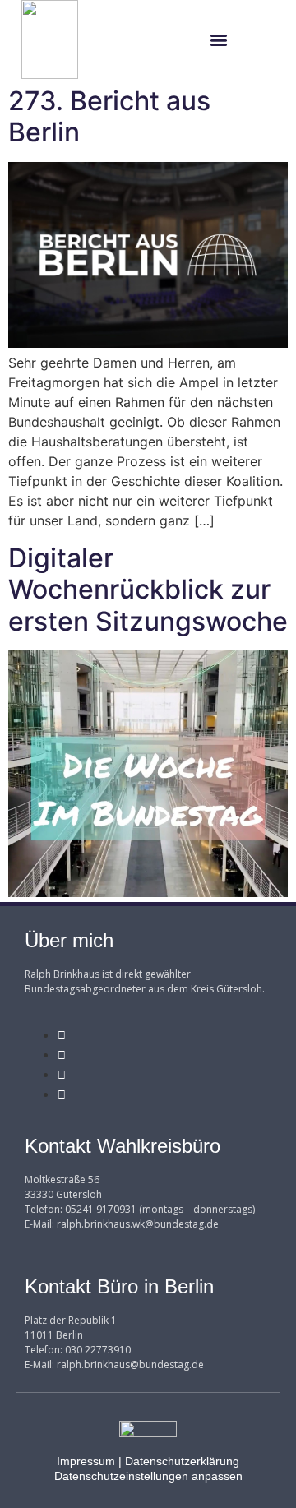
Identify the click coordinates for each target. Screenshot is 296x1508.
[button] (218, 39)
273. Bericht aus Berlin (109, 116)
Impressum (86, 1461)
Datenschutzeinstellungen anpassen (148, 1476)
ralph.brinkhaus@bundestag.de (130, 1365)
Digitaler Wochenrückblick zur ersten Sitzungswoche (148, 589)
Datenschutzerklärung (182, 1461)
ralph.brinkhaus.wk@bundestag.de (138, 1224)
